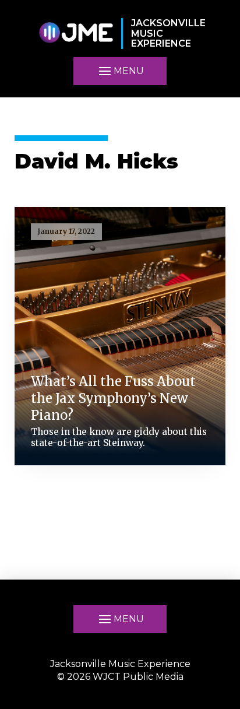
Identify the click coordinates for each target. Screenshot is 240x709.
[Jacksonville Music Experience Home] (75, 33)
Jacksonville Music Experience (120, 663)
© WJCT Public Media (120, 676)
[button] (120, 71)
